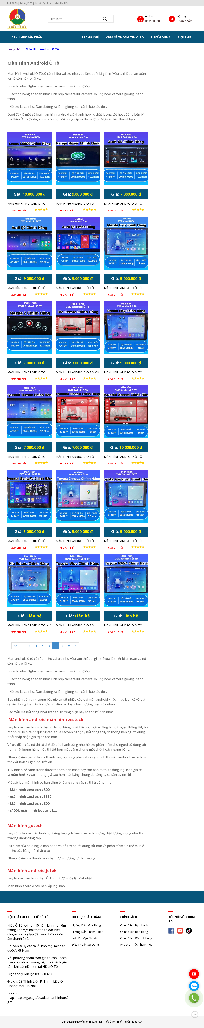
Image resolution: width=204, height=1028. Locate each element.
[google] (190, 930)
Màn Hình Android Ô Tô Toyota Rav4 (123, 625)
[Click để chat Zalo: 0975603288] (194, 986)
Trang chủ (90, 37)
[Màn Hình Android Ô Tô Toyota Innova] (78, 496)
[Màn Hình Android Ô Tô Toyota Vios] (78, 580)
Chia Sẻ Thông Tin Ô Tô (125, 37)
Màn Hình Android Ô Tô (42, 49)
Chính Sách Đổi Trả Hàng (136, 938)
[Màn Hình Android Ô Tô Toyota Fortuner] (126, 496)
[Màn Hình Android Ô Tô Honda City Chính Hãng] (126, 327)
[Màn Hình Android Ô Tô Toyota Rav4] (126, 580)
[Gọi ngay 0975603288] (194, 998)
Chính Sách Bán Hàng (134, 932)
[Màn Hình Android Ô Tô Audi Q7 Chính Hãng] (29, 243)
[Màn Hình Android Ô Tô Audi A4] (126, 158)
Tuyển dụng (161, 37)
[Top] (195, 1014)
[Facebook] (172, 930)
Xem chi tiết (18, 210)
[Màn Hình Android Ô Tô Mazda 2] (29, 327)
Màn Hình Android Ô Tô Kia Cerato (78, 372)
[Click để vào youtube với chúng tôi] (194, 974)
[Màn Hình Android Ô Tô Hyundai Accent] (126, 411)
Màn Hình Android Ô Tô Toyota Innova (75, 541)
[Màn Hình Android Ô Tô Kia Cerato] (78, 327)
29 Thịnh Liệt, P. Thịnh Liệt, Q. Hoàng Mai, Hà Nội (40, 3)
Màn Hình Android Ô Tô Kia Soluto (29, 625)
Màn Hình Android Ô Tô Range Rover (75, 203)
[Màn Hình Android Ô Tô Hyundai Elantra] (78, 411)
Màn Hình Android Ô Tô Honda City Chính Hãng (123, 372)
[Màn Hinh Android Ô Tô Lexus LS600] (29, 158)
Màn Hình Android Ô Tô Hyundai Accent (123, 457)
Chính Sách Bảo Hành (134, 925)
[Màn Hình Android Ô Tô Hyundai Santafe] (29, 496)
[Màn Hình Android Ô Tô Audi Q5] (78, 243)
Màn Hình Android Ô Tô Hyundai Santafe (26, 541)
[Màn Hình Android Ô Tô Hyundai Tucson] (29, 411)
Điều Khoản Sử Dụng (85, 944)
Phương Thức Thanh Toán (137, 944)
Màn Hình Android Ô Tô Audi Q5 (75, 288)
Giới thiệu (185, 37)
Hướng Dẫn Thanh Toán (87, 932)
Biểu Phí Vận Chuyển (85, 938)
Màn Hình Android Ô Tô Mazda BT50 (123, 288)
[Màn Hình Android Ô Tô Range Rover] (78, 158)
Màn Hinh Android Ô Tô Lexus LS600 (26, 203)
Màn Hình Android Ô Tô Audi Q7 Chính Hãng (26, 288)
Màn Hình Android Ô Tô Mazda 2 (26, 372)
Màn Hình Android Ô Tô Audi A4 (123, 203)
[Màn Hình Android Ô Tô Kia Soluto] (29, 580)
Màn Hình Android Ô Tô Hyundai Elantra (75, 457)
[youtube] (181, 930)
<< (15, 646)
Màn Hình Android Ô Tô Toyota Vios (75, 625)
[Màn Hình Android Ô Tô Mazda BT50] (126, 243)
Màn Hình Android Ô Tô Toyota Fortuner (123, 541)
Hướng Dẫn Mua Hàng (86, 925)
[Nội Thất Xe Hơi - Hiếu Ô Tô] (17, 18)
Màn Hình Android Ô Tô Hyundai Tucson (26, 457)
